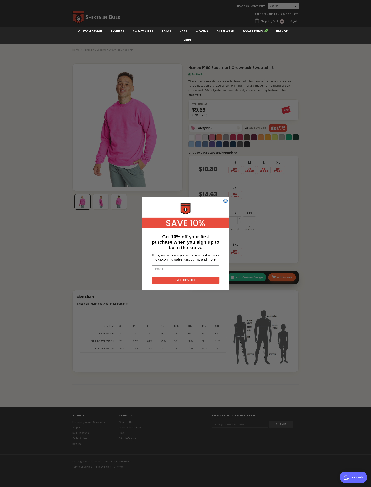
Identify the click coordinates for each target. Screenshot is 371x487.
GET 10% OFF (185, 280)
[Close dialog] (225, 201)
